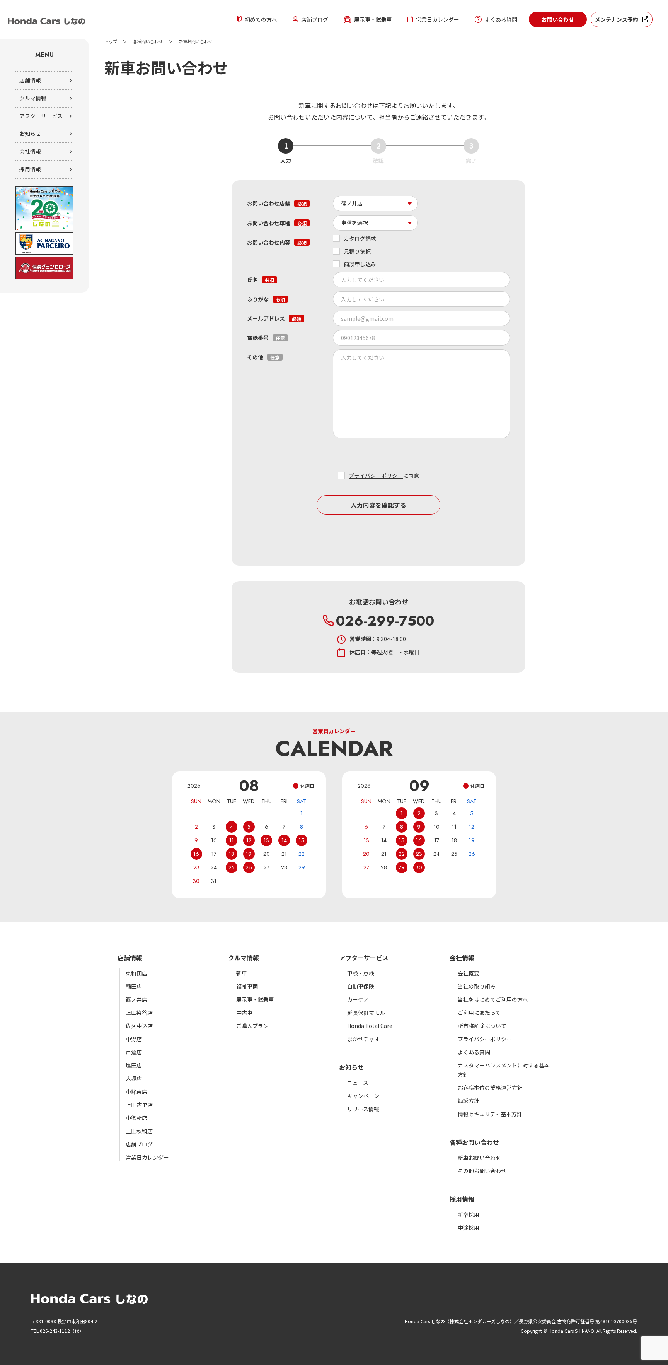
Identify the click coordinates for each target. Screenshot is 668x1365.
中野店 (134, 1039)
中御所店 (136, 1118)
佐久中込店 (139, 1026)
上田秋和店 (139, 1131)
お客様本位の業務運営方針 (490, 1087)
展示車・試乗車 (373, 19)
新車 (241, 973)
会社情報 (30, 151)
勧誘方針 (468, 1101)
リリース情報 (363, 1109)
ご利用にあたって (479, 1012)
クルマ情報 (32, 98)
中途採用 (468, 1228)
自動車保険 (360, 986)
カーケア (358, 999)
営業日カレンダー (437, 19)
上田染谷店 (139, 1012)
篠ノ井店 (136, 999)
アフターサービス (41, 116)
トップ (110, 42)
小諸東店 (136, 1091)
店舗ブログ (314, 19)
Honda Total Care (369, 1026)
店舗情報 (30, 80)
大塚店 (134, 1078)
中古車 (244, 1012)
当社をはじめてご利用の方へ (493, 999)
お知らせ (30, 133)
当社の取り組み (477, 986)
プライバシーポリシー (376, 475)
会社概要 (468, 973)
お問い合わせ (558, 19)
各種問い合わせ (148, 42)
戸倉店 (134, 1052)
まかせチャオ (363, 1039)
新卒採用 (468, 1214)
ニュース (357, 1082)
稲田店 (134, 986)
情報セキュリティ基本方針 (490, 1114)
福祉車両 (247, 986)
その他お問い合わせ (482, 1171)
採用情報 (30, 169)
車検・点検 (360, 973)
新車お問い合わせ (479, 1157)
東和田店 (136, 973)
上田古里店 (139, 1104)
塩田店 (134, 1065)
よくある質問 (501, 19)
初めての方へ (261, 19)
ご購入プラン (252, 1026)
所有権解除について (482, 1026)
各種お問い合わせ (474, 1142)
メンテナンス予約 (616, 19)
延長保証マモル (366, 1012)
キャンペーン (363, 1096)
